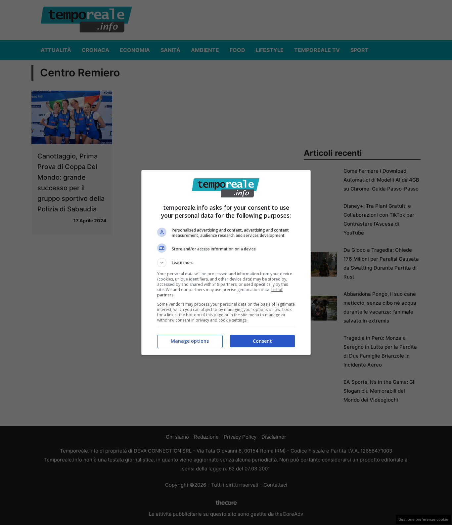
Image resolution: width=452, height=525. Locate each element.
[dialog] (226, 262)
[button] (226, 262)
